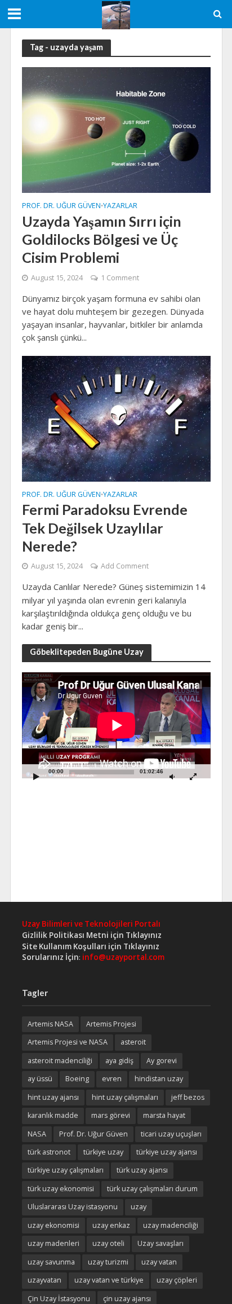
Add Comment (125, 566)
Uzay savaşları (160, 1243)
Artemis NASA (50, 1024)
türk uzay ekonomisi (61, 1188)
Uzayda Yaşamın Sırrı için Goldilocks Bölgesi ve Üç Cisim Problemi (101, 239)
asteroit (133, 1042)
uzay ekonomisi (53, 1225)
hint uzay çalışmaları (125, 1097)
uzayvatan (44, 1280)
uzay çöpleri (177, 1280)
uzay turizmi (108, 1262)
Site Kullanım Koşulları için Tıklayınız (90, 946)
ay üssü (40, 1078)
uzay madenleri (53, 1243)
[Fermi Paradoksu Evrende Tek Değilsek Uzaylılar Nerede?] (116, 417)
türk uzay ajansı (142, 1170)
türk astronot (49, 1152)
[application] (116, 725)
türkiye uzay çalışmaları (66, 1170)
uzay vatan (159, 1262)
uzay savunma (51, 1262)
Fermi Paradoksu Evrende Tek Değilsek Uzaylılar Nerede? (105, 527)
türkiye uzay (103, 1152)
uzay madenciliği (170, 1225)
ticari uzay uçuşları (171, 1134)
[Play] (37, 776)
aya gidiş (119, 1060)
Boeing (77, 1078)
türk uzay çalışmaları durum (152, 1188)
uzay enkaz (111, 1225)
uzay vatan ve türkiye (109, 1280)
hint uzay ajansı (53, 1097)
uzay (138, 1207)
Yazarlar (120, 206)
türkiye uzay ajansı (166, 1152)
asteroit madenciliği (60, 1060)
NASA (37, 1134)
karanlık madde (53, 1115)
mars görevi (110, 1115)
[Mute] (172, 776)
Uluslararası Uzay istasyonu (73, 1207)
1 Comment (120, 278)
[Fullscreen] (193, 776)
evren (112, 1078)
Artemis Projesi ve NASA (68, 1042)
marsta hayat (164, 1115)
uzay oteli (108, 1243)
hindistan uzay (159, 1078)
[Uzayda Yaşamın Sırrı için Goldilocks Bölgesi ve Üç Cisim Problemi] (116, 129)
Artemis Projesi (111, 1024)
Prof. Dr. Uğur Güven (61, 206)
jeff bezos (187, 1097)
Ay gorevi (161, 1060)
